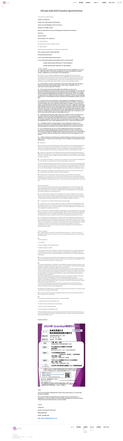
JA (117, 2)
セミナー (92, 430)
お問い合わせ (106, 427)
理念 (84, 428)
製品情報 (79, 427)
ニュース (92, 428)
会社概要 (85, 432)
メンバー (85, 430)
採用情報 (99, 427)
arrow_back (2, 6)
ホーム (72, 427)
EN (121, 2)
